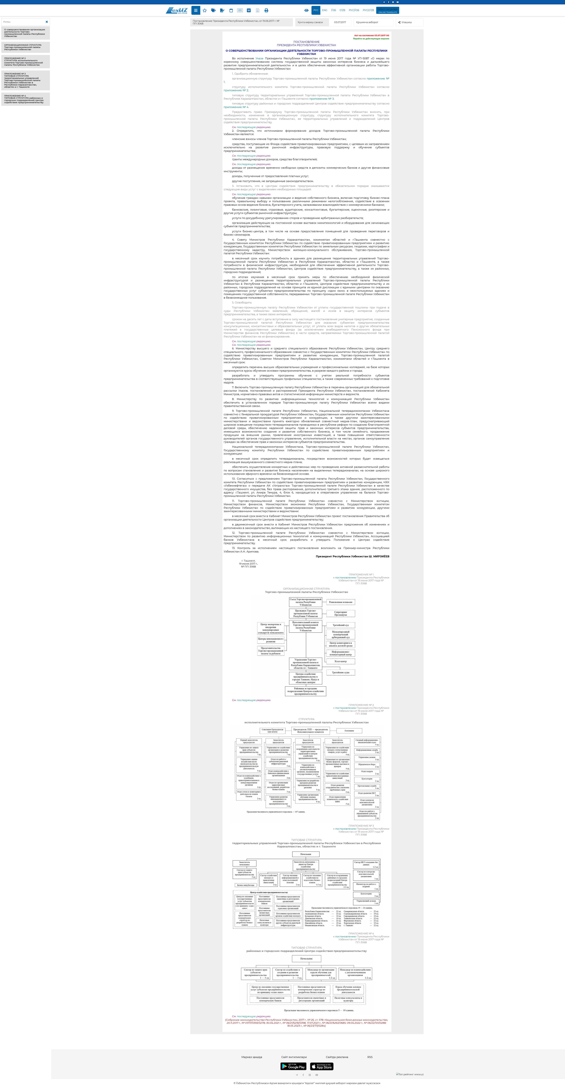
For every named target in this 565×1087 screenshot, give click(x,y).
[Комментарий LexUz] (222, 10)
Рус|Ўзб (354, 10)
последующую (246, 127)
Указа (259, 58)
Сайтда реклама (337, 1057)
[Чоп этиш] (266, 10)
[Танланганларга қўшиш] (204, 10)
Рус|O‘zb (368, 10)
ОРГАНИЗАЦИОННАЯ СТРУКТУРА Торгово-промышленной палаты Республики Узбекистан (22, 47)
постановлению (345, 577)
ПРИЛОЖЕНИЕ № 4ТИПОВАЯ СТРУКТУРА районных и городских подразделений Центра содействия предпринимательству (23, 99)
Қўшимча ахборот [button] (367, 22)
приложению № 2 (236, 90)
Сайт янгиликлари (294, 1057)
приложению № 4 (236, 107)
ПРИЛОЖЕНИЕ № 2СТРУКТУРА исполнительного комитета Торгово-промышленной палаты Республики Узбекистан (23, 61)
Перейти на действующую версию (371, 38)
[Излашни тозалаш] (47, 21)
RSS (370, 1057)
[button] (25, 33)
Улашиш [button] (407, 22)
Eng (324, 10)
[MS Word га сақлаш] (248, 10)
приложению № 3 (321, 98)
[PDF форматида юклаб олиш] (257, 10)
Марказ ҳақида (251, 1057)
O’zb (342, 10)
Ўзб (333, 10)
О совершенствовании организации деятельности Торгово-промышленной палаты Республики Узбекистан (24, 33)
